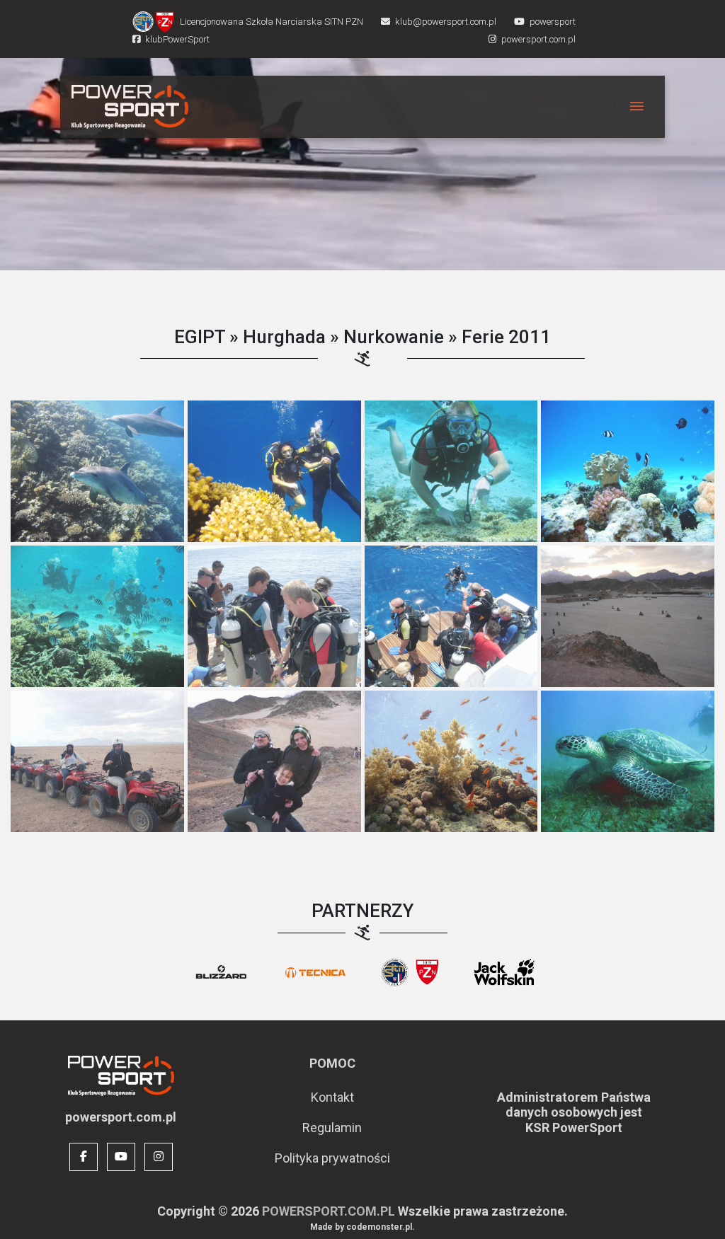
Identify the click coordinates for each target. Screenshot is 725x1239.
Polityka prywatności (332, 1158)
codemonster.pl (379, 1227)
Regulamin (332, 1127)
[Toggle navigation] (633, 107)
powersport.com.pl (328, 1211)
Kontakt (332, 1097)
